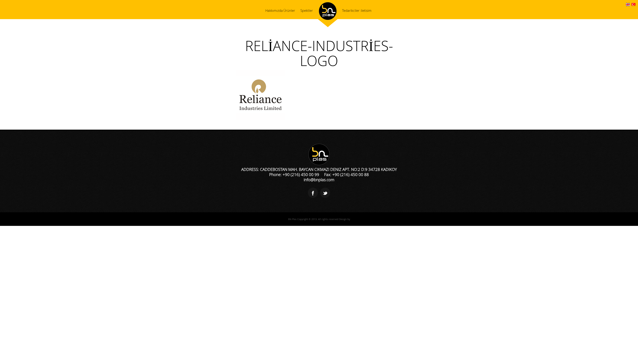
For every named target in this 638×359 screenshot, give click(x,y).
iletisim (366, 10)
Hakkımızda (274, 10)
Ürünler (289, 10)
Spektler (306, 10)
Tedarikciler (351, 10)
